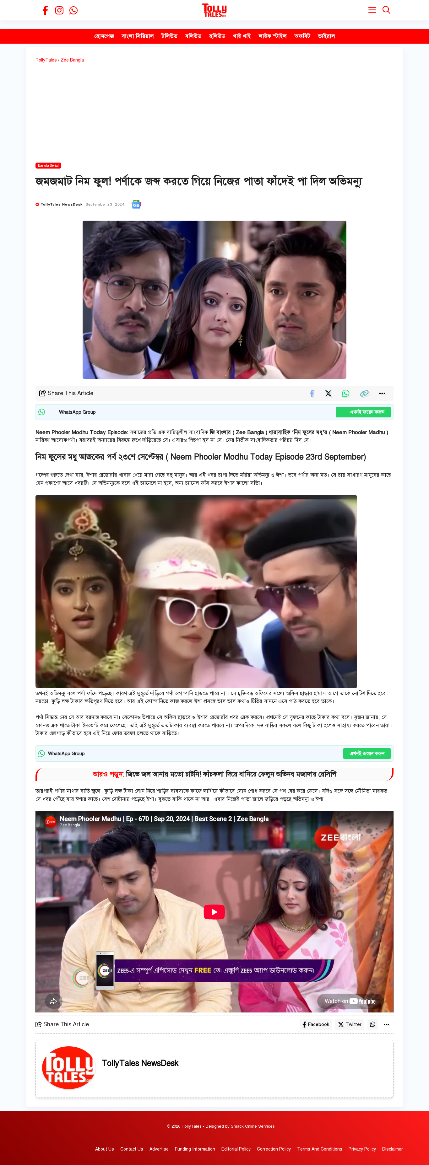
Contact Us (131, 1149)
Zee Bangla (72, 60)
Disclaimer (392, 1149)
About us (104, 1149)
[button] (386, 10)
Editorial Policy (236, 1149)
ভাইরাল (326, 36)
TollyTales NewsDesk (62, 204)
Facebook (318, 1024)
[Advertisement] (214, 114)
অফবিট (302, 36)
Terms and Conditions (319, 1149)
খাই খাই (242, 36)
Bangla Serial (48, 166)
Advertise (159, 1149)
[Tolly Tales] (214, 10)
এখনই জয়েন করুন (363, 412)
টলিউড (169, 36)
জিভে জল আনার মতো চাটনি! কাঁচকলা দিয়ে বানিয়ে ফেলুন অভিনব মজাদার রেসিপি (231, 774)
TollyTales (46, 60)
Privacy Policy (362, 1149)
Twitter (353, 1024)
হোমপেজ (104, 36)
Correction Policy (274, 1149)
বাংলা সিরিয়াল (138, 36)
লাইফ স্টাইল (273, 36)
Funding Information (195, 1149)
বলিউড (193, 36)
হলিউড (217, 36)
